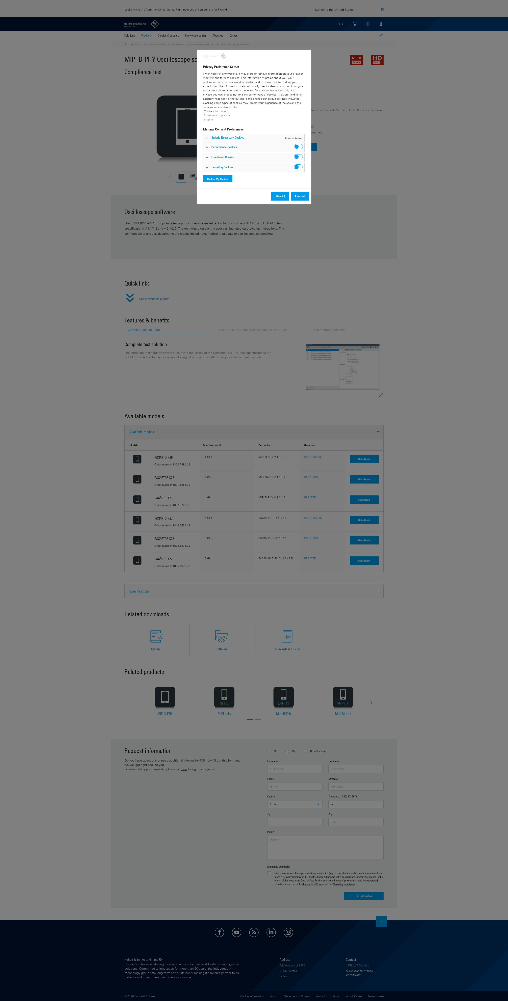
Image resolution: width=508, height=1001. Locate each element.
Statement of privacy (217, 115)
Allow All (280, 196)
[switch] (298, 146)
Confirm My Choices (217, 179)
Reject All (300, 196)
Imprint (208, 119)
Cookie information (215, 111)
